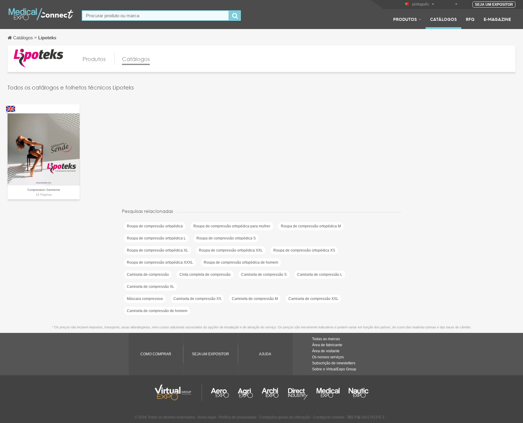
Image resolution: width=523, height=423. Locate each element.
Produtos (405, 19)
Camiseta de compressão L (319, 274)
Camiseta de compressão (148, 274)
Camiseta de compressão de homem (157, 311)
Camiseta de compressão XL (150, 287)
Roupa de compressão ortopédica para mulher (231, 226)
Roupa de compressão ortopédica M (311, 226)
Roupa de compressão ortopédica (155, 226)
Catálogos (443, 19)
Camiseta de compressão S (264, 274)
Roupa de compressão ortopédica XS (304, 250)
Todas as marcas (326, 339)
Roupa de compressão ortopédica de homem (241, 262)
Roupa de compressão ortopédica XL (157, 250)
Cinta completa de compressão (205, 274)
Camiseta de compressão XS (197, 299)
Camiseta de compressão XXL (313, 299)
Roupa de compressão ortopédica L (156, 238)
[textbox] (155, 15)
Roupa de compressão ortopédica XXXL (160, 262)
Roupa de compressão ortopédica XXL (231, 250)
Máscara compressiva (145, 299)
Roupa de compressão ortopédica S (226, 238)
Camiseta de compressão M (255, 299)
